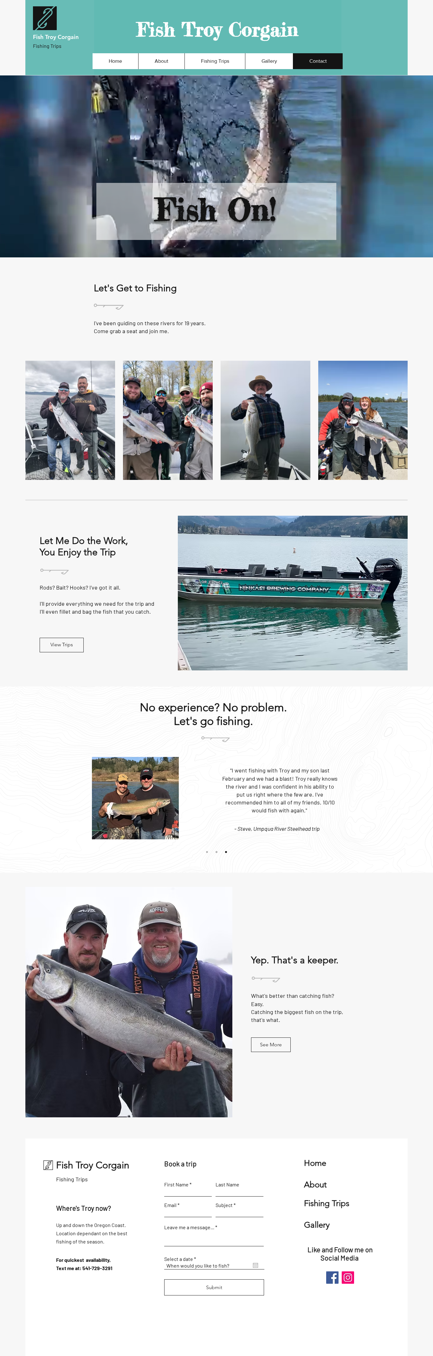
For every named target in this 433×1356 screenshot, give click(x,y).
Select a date (181, 1259)
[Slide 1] (207, 852)
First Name (176, 1184)
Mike (181, 774)
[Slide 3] (226, 852)
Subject (224, 1205)
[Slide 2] (216, 852)
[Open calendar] (255, 1265)
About (315, 1185)
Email (170, 1205)
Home (315, 1163)
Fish (39, 37)
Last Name (227, 1184)
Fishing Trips (72, 1179)
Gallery (317, 1225)
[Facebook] (332, 1277)
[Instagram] (348, 1277)
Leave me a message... (189, 1227)
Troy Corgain (123, 782)
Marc (205, 774)
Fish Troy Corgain (217, 29)
